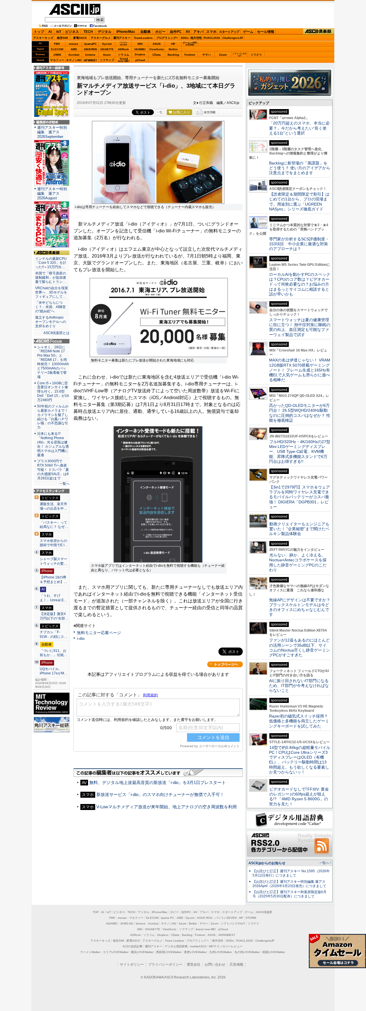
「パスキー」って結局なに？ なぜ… (54, 524)
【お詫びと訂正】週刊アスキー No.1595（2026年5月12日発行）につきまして (291, 873)
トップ (39, 32)
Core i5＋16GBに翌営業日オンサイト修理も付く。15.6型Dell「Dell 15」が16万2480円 (53, 391)
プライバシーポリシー (165, 964)
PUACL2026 (212, 37)
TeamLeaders (143, 37)
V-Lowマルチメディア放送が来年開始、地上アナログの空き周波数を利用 (166, 806)
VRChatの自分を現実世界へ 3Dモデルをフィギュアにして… (51, 292)
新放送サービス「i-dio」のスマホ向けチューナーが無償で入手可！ (160, 794)
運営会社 (193, 964)
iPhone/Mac (125, 32)
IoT (58, 32)
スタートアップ (229, 31)
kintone (90, 54)
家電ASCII (80, 37)
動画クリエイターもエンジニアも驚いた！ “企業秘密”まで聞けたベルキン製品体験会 (299, 529)
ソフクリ (256, 54)
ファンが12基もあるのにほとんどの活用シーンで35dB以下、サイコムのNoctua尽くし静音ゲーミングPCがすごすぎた (299, 647)
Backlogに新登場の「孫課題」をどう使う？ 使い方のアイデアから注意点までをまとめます (299, 168)
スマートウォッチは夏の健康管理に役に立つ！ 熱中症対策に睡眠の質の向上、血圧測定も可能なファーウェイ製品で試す (299, 327)
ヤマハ (206, 54)
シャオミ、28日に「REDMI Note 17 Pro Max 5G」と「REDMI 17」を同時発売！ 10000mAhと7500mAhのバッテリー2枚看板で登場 (53, 362)
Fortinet (189, 54)
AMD (74, 49)
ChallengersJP (232, 37)
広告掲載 (236, 964)
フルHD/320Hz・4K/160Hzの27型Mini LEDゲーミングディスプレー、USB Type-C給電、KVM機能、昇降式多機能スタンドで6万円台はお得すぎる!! (299, 451)
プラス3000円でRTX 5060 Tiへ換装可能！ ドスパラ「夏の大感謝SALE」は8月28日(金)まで (53, 469)
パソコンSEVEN (124, 43)
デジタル (105, 32)
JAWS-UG (126, 923)
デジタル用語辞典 (176, 946)
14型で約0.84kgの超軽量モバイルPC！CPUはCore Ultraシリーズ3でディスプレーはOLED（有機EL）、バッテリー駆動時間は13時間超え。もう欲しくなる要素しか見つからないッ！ (299, 759)
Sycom (107, 43)
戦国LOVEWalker (273, 952)
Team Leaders (174, 940)
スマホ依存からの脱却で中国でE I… (54, 543)
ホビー (160, 32)
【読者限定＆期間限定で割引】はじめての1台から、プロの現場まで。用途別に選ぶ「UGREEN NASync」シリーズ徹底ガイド (299, 201)
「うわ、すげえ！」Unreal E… (53, 598)
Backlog (173, 54)
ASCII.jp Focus (51, 341)
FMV (57, 43)
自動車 (145, 32)
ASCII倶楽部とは (56, 333)
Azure (107, 54)
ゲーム (248, 32)
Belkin (173, 49)
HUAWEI (140, 49)
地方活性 (196, 37)
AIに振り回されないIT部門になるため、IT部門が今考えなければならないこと (299, 685)
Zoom (223, 54)
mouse (73, 43)
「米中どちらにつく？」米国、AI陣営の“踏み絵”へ (50, 307)
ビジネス (72, 32)
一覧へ (64, 484)
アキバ (198, 32)
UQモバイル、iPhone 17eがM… (53, 671)
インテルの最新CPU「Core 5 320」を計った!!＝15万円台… (51, 263)
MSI (140, 43)
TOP (96, 912)
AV (188, 32)
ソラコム (123, 54)
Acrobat (73, 54)
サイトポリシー (132, 964)
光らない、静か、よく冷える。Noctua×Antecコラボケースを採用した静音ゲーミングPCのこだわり (298, 562)
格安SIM (62, 37)
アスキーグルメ (101, 37)
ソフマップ (107, 60)
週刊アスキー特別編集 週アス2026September (52, 132)
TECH (88, 32)
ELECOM (57, 49)
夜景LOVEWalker (195, 952)
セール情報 (265, 32)
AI (50, 32)
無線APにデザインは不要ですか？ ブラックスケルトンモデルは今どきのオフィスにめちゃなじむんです (301, 607)
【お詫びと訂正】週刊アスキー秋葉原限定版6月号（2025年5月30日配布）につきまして (289, 894)
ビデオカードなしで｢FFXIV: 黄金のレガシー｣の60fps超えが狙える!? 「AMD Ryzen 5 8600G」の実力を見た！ (299, 796)
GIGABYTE (106, 49)
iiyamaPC (90, 43)
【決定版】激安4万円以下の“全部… (54, 616)
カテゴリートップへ (225, 664)
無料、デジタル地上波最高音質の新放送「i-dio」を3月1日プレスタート (157, 782)
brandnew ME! (124, 60)
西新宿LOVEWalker (169, 952)
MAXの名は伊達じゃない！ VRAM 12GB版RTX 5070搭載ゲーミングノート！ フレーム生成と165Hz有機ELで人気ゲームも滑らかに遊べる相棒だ (299, 370)
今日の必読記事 (132, 946)
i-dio (81, 638)
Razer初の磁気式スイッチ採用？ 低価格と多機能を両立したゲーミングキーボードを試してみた (300, 721)
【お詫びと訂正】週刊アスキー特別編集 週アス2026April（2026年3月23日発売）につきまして (289, 884)
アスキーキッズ (43, 37)
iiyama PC (167, 917)
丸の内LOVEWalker (247, 952)
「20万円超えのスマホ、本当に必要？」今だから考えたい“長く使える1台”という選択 (299, 128)
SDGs (185, 37)
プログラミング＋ (197, 940)
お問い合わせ (215, 964)
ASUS (157, 43)
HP (173, 43)
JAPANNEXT (90, 60)
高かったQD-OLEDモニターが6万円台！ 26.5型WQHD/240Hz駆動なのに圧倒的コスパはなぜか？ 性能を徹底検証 (299, 413)
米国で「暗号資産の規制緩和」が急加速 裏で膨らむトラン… (51, 277)
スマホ (211, 32)
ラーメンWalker (90, 952)
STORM (251, 917)
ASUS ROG (90, 49)
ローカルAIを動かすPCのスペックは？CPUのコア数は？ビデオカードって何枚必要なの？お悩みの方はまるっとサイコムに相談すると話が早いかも (299, 284)
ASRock (123, 49)
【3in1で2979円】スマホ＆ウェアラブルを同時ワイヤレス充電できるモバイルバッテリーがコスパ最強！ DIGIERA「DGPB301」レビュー (299, 497)
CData (156, 54)
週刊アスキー (121, 37)
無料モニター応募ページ (99, 632)
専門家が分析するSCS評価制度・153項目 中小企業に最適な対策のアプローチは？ (299, 244)
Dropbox (140, 54)
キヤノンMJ (73, 60)
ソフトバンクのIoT (239, 55)
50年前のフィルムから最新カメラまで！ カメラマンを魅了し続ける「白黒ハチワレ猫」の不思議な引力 (53, 416)
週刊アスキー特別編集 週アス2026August (52, 193)
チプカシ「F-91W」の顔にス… (53, 634)
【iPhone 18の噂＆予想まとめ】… (53, 579)
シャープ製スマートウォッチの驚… (53, 561)
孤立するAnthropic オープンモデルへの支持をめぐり (51, 321)
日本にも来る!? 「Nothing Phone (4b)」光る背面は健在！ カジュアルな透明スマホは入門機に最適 (53, 444)
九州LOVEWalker (220, 952)
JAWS (57, 54)
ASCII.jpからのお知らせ (266, 863)
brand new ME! (206, 929)
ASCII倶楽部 (318, 31)
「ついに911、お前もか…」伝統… (53, 653)
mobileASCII (198, 946)
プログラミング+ (167, 37)
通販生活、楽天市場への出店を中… (53, 506)
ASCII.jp (74, 9)
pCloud (140, 60)
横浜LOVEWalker (142, 952)
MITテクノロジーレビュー (225, 946)
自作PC (176, 32)
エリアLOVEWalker (115, 952)
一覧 (159, 112)
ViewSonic (156, 49)
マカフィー (57, 60)
